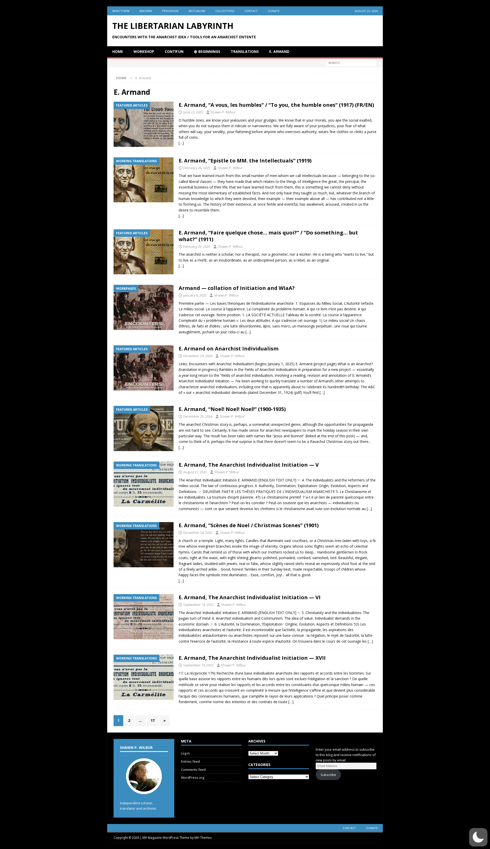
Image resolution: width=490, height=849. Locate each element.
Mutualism (197, 11)
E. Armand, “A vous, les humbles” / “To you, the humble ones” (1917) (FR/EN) (276, 104)
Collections (224, 11)
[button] (478, 837)
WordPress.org (192, 777)
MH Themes (203, 837)
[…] (181, 142)
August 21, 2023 (195, 472)
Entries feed (190, 761)
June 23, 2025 (193, 112)
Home (117, 51)
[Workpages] (144, 307)
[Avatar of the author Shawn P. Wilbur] (144, 788)
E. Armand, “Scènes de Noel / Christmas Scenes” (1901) (249, 525)
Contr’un (174, 51)
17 (153, 720)
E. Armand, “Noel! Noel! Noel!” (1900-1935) (232, 409)
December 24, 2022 (197, 532)
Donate (273, 11)
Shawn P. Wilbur (223, 112)
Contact (251, 11)
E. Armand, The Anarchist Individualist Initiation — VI (250, 597)
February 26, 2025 (196, 168)
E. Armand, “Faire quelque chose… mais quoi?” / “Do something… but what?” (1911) (268, 236)
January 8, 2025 (194, 295)
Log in (185, 753)
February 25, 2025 (196, 246)
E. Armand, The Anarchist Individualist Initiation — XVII (252, 657)
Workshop (143, 51)
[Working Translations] (144, 180)
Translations (245, 51)
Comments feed (193, 769)
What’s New (120, 11)
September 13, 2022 (198, 665)
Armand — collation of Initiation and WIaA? (237, 288)
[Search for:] (350, 62)
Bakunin (146, 11)
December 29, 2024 (197, 355)
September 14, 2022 (198, 604)
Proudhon (170, 11)
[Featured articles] (144, 124)
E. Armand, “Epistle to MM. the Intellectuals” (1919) (245, 160)
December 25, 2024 (197, 416)
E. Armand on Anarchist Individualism (228, 348)
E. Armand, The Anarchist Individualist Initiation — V (249, 464)
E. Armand (279, 51)
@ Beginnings (207, 51)
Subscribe (328, 774)
